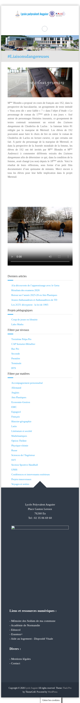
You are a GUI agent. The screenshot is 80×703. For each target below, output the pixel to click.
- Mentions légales (20, 658)
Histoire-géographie (21, 421)
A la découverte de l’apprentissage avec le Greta (35, 285)
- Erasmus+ (16, 634)
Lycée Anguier (31, 688)
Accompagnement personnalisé (27, 383)
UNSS (14, 469)
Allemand (16, 387)
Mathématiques (19, 436)
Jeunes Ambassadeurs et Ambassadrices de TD (34, 300)
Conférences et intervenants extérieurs (30, 474)
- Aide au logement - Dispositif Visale (31, 638)
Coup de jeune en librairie (24, 319)
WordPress (52, 692)
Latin (14, 426)
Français (15, 416)
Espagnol (16, 411)
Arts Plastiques (18, 397)
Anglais (15, 392)
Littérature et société (21, 431)
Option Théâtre (19, 440)
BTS (13, 368)
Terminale (16, 363)
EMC (14, 407)
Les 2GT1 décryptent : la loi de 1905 (29, 304)
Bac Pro (15, 348)
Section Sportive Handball (24, 464)
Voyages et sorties (20, 484)
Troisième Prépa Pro (21, 339)
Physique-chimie (19, 445)
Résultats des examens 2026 (25, 290)
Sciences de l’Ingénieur (23, 455)
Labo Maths (17, 324)
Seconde (15, 353)
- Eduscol (14, 629)
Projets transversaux (21, 479)
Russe (14, 450)
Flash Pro (67, 688)
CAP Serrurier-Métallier (23, 344)
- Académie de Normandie (24, 625)
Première (15, 358)
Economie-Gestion (20, 402)
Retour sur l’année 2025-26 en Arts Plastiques (34, 295)
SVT (13, 460)
